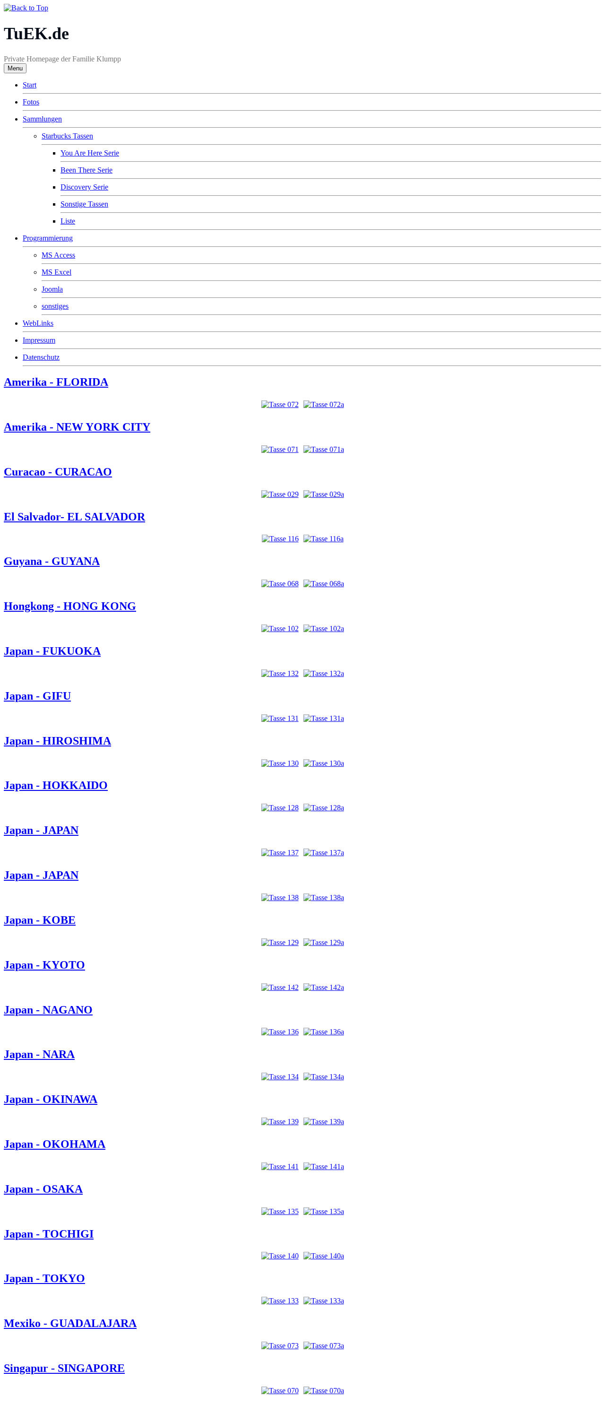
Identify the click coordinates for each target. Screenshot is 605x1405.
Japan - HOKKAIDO (56, 785)
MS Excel (56, 272)
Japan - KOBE (40, 920)
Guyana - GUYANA (52, 561)
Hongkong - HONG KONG (70, 606)
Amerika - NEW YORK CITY (77, 427)
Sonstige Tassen (84, 204)
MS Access (58, 255)
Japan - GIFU (37, 696)
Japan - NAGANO (48, 1010)
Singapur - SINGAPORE (64, 1368)
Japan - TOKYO (44, 1278)
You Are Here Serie (89, 153)
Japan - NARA (39, 1054)
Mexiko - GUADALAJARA (70, 1323)
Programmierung (48, 238)
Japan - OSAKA (43, 1189)
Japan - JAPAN (41, 830)
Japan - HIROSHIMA (57, 741)
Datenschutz (41, 357)
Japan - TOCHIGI (49, 1234)
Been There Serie (86, 170)
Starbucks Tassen (67, 136)
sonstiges (55, 306)
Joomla (52, 289)
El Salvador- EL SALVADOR (74, 517)
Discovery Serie (84, 187)
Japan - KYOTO (44, 965)
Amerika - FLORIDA (56, 382)
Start (29, 85)
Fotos (31, 102)
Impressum (39, 340)
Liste (67, 221)
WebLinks (38, 323)
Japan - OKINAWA (50, 1099)
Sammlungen (42, 119)
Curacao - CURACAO (58, 472)
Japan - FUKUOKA (52, 651)
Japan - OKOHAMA (54, 1144)
